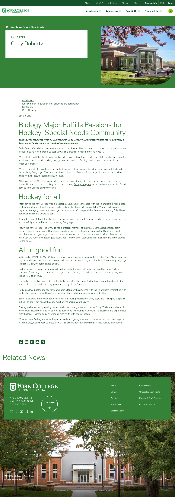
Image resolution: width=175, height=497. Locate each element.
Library (114, 391)
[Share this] (43, 341)
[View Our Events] (11, 411)
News (113, 385)
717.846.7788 (18, 404)
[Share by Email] (37, 341)
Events (114, 398)
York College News (19, 27)
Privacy (168, 479)
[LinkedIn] (31, 411)
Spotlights (27, 106)
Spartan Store (117, 410)
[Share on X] (32, 341)
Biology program (82, 184)
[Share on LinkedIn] (27, 341)
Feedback (158, 479)
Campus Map (145, 385)
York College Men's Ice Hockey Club (54, 203)
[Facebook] (16, 411)
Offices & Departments (149, 391)
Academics (28, 100)
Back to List (25, 115)
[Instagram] (26, 411)
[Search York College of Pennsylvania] (170, 11)
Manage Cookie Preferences (15, 479)
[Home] (8, 27)
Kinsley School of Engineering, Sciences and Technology (50, 103)
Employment (116, 404)
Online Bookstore (147, 404)
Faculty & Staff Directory (150, 398)
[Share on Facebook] (21, 341)
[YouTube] (21, 411)
